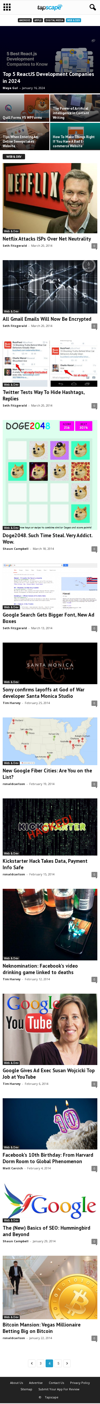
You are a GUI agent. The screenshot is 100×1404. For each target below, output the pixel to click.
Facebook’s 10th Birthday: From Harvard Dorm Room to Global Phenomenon (48, 1158)
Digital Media (54, 20)
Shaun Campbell (16, 549)
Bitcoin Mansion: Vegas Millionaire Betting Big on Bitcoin (42, 1327)
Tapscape (51, 1397)
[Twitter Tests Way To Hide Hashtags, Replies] (50, 363)
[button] (92, 7)
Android (24, 20)
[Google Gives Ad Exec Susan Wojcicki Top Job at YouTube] (50, 1029)
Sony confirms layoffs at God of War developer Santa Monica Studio (44, 692)
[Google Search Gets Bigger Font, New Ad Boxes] (50, 586)
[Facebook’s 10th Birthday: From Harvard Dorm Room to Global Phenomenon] (50, 1123)
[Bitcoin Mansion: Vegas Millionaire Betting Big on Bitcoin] (50, 1287)
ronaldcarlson (14, 784)
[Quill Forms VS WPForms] (25, 113)
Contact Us (56, 1383)
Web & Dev (73, 20)
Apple (38, 20)
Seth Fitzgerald (15, 246)
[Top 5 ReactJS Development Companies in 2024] (50, 59)
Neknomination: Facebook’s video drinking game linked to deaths (40, 969)
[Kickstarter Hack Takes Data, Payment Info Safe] (50, 827)
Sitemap (26, 1389)
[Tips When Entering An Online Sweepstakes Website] (25, 142)
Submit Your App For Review (58, 1389)
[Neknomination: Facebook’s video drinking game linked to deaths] (50, 924)
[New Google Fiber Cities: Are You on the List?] (50, 741)
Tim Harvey (12, 703)
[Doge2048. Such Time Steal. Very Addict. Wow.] (50, 475)
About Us (16, 1383)
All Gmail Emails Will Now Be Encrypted (47, 319)
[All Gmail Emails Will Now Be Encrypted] (50, 287)
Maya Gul (10, 88)
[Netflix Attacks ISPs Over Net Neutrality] (50, 198)
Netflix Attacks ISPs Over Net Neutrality (47, 238)
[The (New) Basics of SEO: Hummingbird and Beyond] (50, 1202)
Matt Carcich (13, 1168)
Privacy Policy (80, 1383)
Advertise (36, 1383)
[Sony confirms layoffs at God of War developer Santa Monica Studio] (50, 663)
